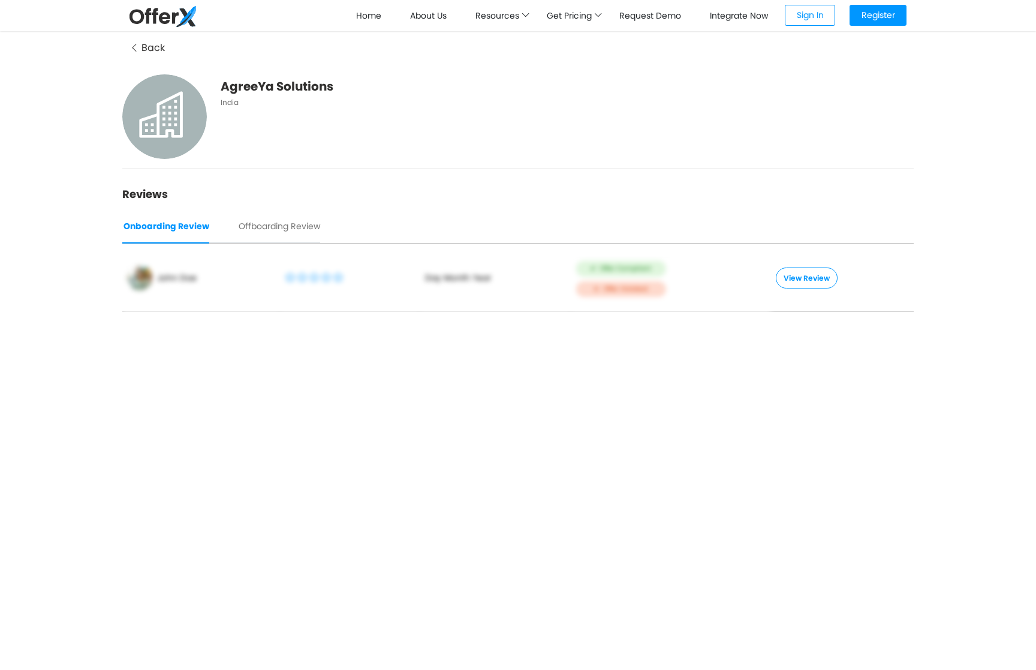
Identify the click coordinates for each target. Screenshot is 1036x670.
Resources (498, 16)
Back (152, 48)
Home (368, 16)
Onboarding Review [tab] (166, 226)
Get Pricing (570, 16)
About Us (428, 16)
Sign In (810, 15)
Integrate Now (739, 16)
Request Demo (650, 16)
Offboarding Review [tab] (279, 226)
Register (878, 15)
